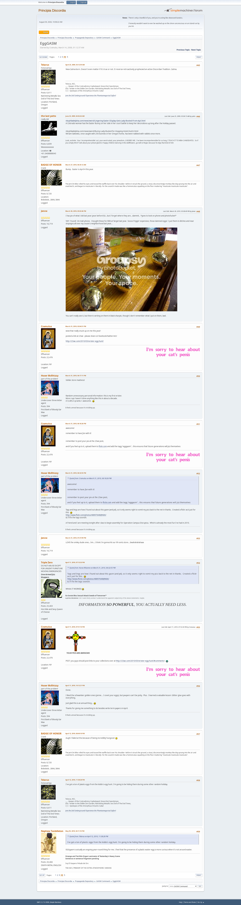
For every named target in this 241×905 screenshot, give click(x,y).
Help (180, 902)
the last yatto (48, 115)
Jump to (165, 886)
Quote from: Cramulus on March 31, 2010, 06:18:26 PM (90, 478)
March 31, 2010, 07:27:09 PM (75, 538)
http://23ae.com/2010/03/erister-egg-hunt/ (85, 341)
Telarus (45, 64)
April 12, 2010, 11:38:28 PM (75, 780)
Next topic (196, 50)
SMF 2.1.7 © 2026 (43, 902)
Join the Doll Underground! (75, 95)
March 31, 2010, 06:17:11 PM (75, 376)
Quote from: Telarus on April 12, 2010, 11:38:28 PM (88, 836)
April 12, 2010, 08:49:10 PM (75, 733)
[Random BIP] (42, 615)
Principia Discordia (52, 10)
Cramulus (46, 326)
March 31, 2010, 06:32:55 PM (75, 473)
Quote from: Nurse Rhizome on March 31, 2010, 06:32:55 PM (92, 568)
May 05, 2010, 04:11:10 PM (74, 831)
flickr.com (103, 446)
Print (199, 57)
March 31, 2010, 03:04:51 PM (75, 326)
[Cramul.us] (42, 361)
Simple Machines (55, 902)
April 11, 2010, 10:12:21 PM (75, 685)
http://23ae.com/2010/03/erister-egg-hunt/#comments (140, 661)
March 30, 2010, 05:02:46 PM (75, 211)
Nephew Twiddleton (52, 831)
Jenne (44, 211)
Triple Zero (47, 562)
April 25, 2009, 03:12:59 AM (75, 65)
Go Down (43, 57)
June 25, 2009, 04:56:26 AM (75, 116)
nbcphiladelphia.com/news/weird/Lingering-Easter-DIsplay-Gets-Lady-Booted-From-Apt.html (105, 120)
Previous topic (183, 50)
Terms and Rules (190, 902)
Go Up (41, 875)
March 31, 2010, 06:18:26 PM (75, 424)
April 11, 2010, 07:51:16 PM (75, 627)
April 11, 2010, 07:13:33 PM (75, 562)
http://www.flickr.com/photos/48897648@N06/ (86, 515)
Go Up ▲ (201, 902)
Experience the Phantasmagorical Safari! (101, 95)
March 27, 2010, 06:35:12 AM (75, 165)
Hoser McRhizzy (49, 375)
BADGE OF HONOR (51, 164)
